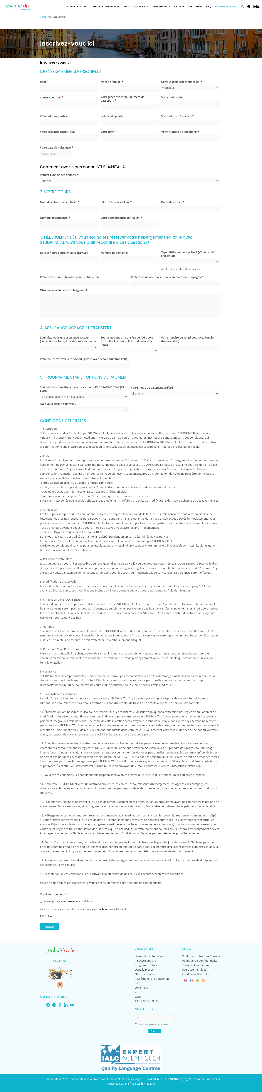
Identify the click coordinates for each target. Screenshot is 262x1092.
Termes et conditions (195, 965)
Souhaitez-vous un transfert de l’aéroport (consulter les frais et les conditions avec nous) (127, 341)
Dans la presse (144, 969)
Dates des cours (172, 202)
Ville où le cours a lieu (116, 202)
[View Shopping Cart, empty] (255, 6)
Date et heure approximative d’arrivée (64, 252)
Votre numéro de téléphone (180, 132)
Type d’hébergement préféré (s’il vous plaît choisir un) (188, 254)
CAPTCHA (46, 916)
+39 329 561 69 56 (146, 1001)
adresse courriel (51, 97)
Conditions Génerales (196, 974)
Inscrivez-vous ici (145, 960)
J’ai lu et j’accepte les (67, 901)
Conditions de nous (54, 894)
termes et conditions (79, 901)
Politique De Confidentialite (199, 960)
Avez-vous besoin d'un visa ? (58, 404)
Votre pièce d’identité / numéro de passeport (122, 98)
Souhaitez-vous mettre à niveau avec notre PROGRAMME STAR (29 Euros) (82, 388)
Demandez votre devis (149, 956)
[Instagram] (54, 1005)
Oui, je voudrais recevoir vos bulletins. (153, 1024)
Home (43, 16)
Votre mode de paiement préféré (152, 387)
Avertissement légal (194, 969)
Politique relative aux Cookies (201, 956)
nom (44, 82)
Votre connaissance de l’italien (121, 218)
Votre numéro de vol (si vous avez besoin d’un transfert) (187, 339)
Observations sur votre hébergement (63, 290)
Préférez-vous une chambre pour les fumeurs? (69, 277)
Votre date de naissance (56, 147)
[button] (87, 6)
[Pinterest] (60, 1005)
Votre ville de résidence (177, 116)
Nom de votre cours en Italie (59, 202)
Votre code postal (112, 116)
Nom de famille (112, 82)
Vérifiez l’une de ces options (59, 175)
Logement (141, 987)
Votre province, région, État (57, 132)
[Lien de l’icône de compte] (248, 6)
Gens (138, 996)
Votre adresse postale (54, 116)
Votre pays (109, 132)
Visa (137, 992)
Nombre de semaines (55, 218)
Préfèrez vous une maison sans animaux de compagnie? (167, 277)
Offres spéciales (145, 974)
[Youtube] (71, 1005)
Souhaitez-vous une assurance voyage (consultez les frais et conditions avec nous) (68, 339)
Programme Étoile (146, 965)
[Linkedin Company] (66, 1005)
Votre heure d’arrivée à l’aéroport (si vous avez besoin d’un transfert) (83, 359)
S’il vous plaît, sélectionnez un (181, 82)
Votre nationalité (172, 97)
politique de (105, 909)
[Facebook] (48, 1005)
